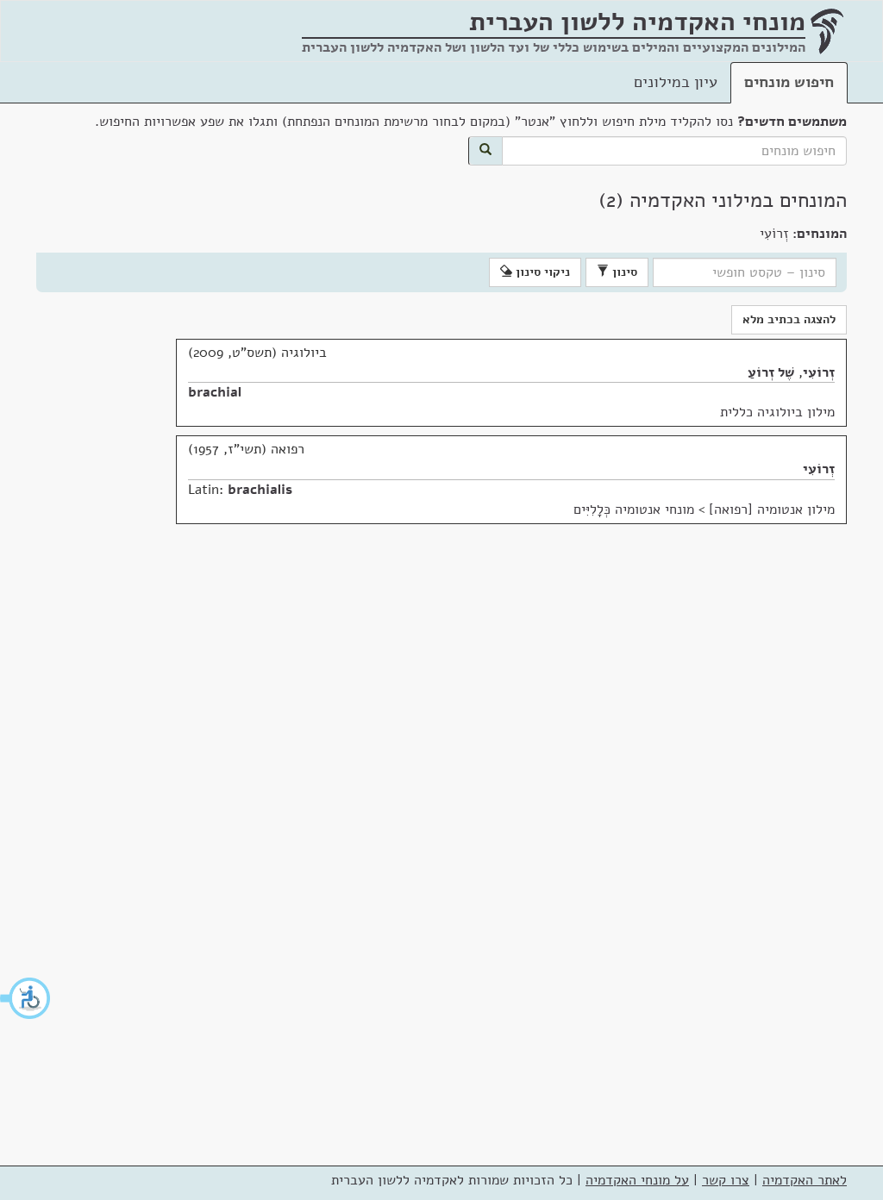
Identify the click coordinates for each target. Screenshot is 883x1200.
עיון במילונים (675, 82)
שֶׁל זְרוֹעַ (771, 372)
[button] (26, 998)
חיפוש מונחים (789, 82)
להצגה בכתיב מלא (789, 319)
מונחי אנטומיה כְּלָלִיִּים (633, 509)
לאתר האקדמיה (804, 1180)
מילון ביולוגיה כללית (777, 412)
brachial (214, 392)
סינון (623, 272)
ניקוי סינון (541, 272)
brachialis (260, 489)
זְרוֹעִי (819, 372)
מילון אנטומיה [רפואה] (772, 509)
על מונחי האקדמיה (637, 1180)
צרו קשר (725, 1180)
